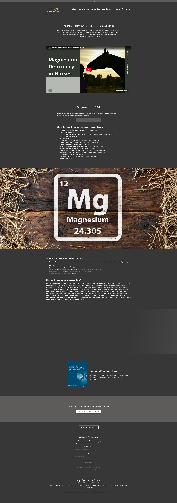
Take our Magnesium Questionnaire (88, 120)
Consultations (106, 9)
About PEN (58, 485)
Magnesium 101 (83, 9)
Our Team (64, 485)
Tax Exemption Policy (88, 487)
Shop (74, 9)
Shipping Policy (73, 485)
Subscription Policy (102, 485)
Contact (52, 485)
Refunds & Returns (122, 485)
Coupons (116, 9)
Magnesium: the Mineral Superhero (88, 411)
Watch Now (89, 342)
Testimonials (95, 9)
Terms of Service (82, 485)
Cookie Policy (112, 485)
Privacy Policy (92, 485)
